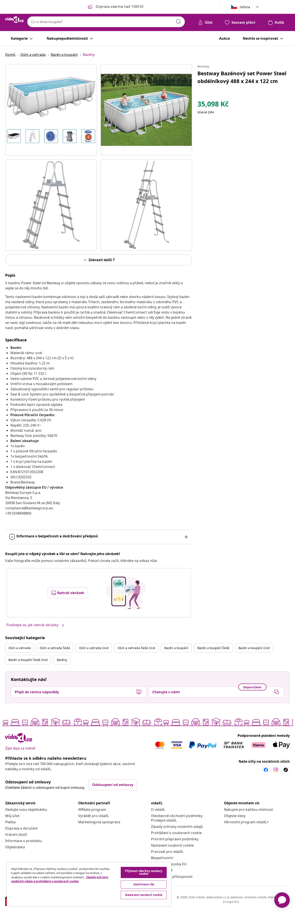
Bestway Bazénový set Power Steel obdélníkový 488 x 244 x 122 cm (241, 77)
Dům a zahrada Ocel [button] (94, 648)
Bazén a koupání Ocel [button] (254, 648)
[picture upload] (126, 593)
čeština (245, 7)
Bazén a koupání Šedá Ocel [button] (28, 660)
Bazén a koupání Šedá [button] (213, 648)
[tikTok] (286, 770)
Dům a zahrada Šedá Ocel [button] (136, 648)
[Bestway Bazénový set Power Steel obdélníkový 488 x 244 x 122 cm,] (51, 109)
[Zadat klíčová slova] (178, 21)
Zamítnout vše (143, 884)
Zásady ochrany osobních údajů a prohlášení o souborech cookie (59, 879)
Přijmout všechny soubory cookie (143, 872)
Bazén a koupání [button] (176, 648)
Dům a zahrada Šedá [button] (55, 648)
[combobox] (106, 21)
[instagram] (276, 770)
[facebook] (266, 770)
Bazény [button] (62, 660)
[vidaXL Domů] (14, 19)
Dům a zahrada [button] (19, 648)
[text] (212, 105)
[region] (89, 884)
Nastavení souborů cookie (172, 845)
